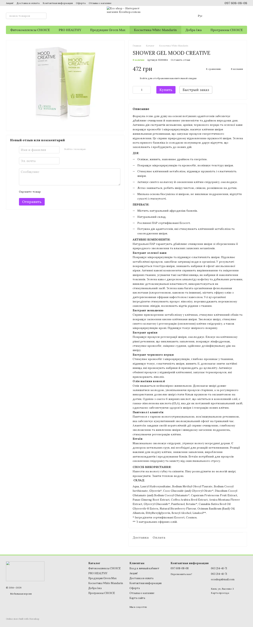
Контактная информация (58, 3)
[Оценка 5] (72, 191)
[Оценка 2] (53, 191)
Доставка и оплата (28, 3)
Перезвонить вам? (181, 574)
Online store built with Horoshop (22, 619)
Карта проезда (220, 592)
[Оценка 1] (47, 191)
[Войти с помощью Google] (96, 149)
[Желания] (223, 16)
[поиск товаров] (43, 16)
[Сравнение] (213, 16)
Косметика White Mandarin (155, 30)
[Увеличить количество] (148, 89)
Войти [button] (143, 78)
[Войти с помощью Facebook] (90, 149)
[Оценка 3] (60, 191)
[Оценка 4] (66, 191)
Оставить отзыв (180, 59)
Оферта (81, 3)
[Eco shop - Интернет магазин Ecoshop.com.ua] (25, 570)
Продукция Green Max (107, 30)
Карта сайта (137, 598)
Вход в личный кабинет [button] (144, 568)
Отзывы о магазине (100, 3)
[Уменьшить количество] (135, 89)
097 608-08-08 (236, 3)
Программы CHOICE (227, 30)
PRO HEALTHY (70, 30)
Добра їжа (194, 30)
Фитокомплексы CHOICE (30, 30)
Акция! (9, 3)
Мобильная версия (20, 593)
